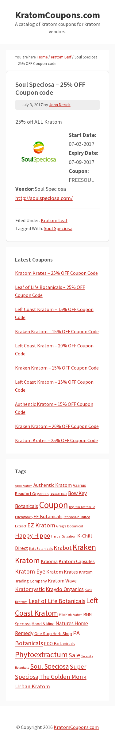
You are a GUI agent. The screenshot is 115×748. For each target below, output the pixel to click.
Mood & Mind (43, 623)
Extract (20, 526)
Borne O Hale (58, 494)
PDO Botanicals (59, 643)
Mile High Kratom (70, 615)
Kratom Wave (62, 581)
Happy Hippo (32, 535)
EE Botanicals (48, 516)
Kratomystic (30, 589)
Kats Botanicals (41, 548)
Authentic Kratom (52, 485)
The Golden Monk (62, 677)
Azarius (79, 485)
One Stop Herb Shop (53, 633)
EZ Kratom (41, 525)
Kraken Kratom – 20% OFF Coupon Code (57, 426)
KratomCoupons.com (57, 15)
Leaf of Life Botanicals (57, 601)
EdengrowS (24, 516)
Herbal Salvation (63, 536)
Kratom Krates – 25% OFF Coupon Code (56, 273)
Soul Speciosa (58, 228)
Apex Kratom (24, 486)
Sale (74, 655)
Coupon (53, 504)
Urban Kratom (32, 686)
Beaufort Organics (32, 493)
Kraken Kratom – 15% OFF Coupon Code (57, 331)
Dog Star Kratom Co (82, 507)
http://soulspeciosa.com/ (44, 198)
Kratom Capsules (77, 561)
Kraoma (49, 561)
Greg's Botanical (69, 526)
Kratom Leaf (54, 220)
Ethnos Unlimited (76, 517)
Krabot (63, 547)
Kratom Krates (62, 572)
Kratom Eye (30, 571)
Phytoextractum (41, 654)
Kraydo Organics (65, 589)
